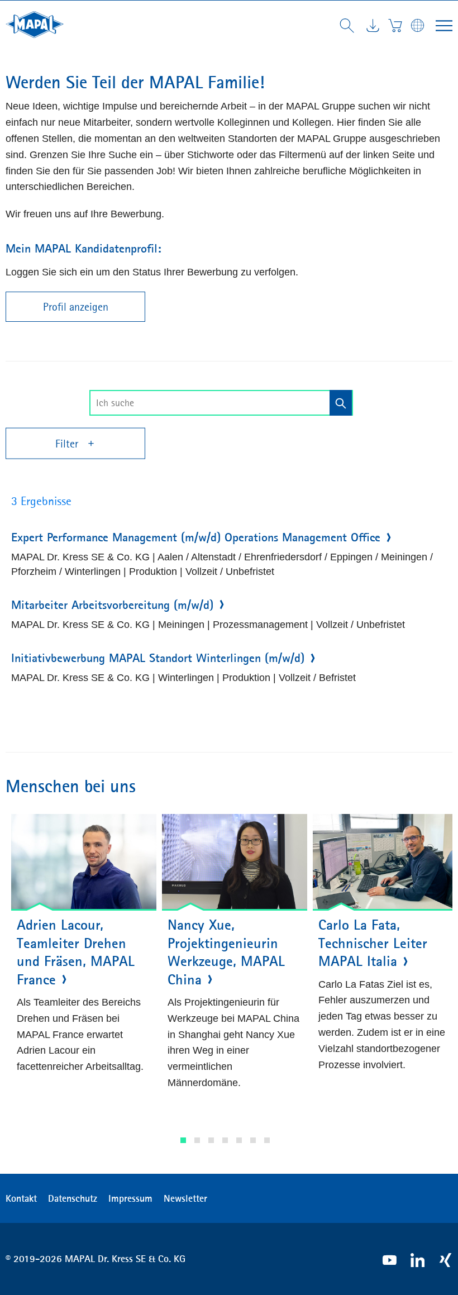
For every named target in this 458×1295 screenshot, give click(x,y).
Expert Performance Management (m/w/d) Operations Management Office (195, 537)
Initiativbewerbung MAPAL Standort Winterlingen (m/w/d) (157, 658)
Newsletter (185, 1198)
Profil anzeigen (75, 306)
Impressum (130, 1198)
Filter (68, 443)
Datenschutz (72, 1198)
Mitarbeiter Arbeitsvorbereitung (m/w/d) (112, 605)
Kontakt (21, 1198)
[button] (183, 1140)
